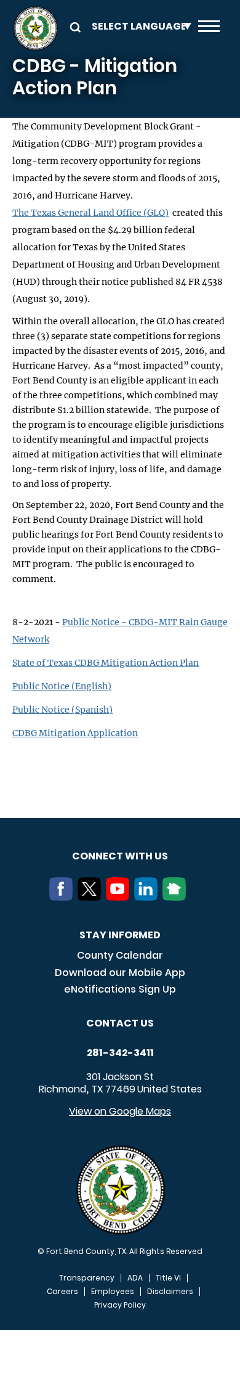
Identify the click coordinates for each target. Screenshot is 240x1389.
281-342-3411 (120, 1053)
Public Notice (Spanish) (62, 709)
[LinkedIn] (148, 897)
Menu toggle (209, 28)
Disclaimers (170, 1291)
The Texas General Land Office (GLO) (90, 212)
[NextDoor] (176, 897)
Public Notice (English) (61, 686)
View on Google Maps (120, 1111)
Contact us (120, 1023)
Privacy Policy (120, 1305)
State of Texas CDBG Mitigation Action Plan (105, 662)
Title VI (168, 1278)
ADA (135, 1278)
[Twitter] (92, 897)
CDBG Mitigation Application (75, 733)
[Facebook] (63, 897)
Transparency (86, 1278)
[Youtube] (120, 897)
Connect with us (120, 856)
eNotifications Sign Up (120, 989)
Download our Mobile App (120, 972)
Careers (62, 1291)
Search (73, 26)
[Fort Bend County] (35, 28)
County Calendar (120, 955)
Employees (112, 1291)
